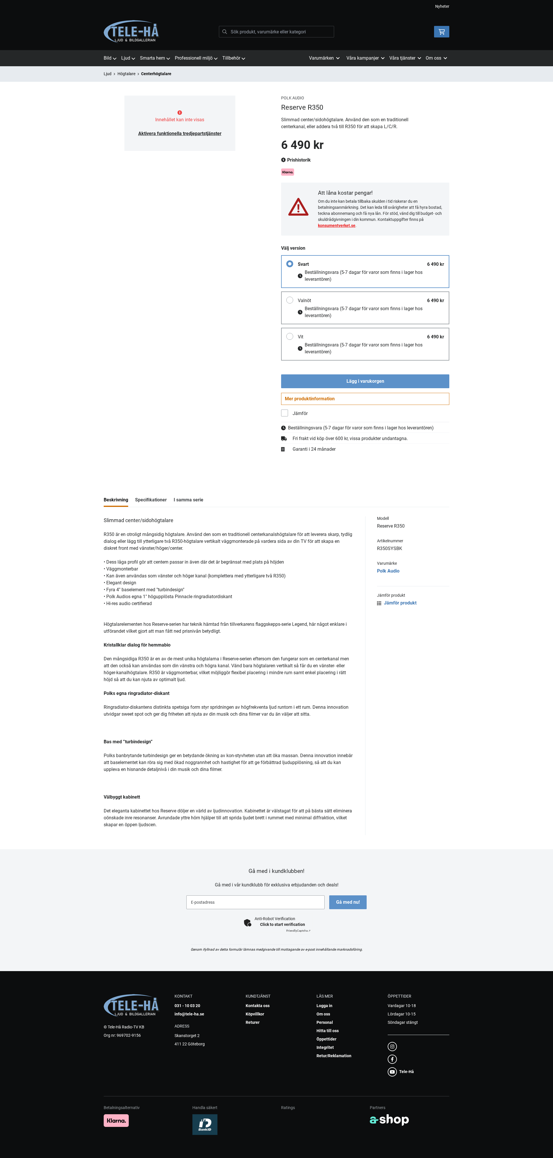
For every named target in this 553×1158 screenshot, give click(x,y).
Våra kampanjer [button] (362, 58)
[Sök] (224, 31)
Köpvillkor (255, 1014)
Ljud (125, 58)
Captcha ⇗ (298, 930)
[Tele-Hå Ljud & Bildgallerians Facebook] (417, 1059)
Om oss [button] (433, 58)
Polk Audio (388, 571)
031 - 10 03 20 (187, 1005)
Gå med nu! (348, 902)
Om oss (323, 1014)
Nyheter (442, 6)
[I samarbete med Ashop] (389, 1120)
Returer (253, 1022)
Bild (107, 58)
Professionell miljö (194, 58)
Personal (325, 1022)
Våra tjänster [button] (402, 58)
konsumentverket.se (336, 225)
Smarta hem (152, 58)
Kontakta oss (258, 1005)
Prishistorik (298, 160)
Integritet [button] (325, 1047)
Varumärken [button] (321, 58)
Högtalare (126, 73)
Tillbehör (231, 58)
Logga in (324, 1005)
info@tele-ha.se (189, 1014)
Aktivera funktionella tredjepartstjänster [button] (179, 133)
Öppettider (326, 1039)
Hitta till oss (328, 1030)
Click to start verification (282, 924)
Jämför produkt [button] (399, 603)
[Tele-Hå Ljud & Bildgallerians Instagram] (417, 1046)
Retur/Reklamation (334, 1055)
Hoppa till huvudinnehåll (274, 7)
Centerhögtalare (156, 73)
